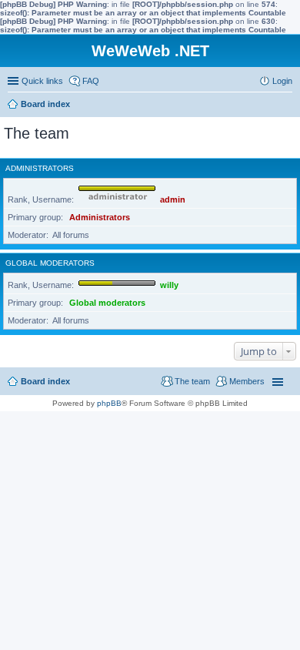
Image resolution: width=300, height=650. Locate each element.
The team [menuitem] (192, 381)
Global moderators (50, 263)
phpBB (109, 403)
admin (172, 199)
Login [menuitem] (282, 80)
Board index (45, 381)
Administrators (39, 168)
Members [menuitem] (247, 381)
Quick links (42, 80)
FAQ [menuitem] (90, 80)
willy (169, 285)
